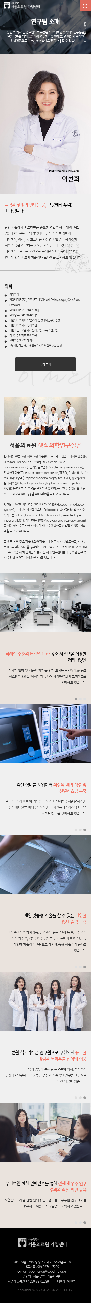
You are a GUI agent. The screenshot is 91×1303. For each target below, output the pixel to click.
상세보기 (45, 364)
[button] (76, 699)
